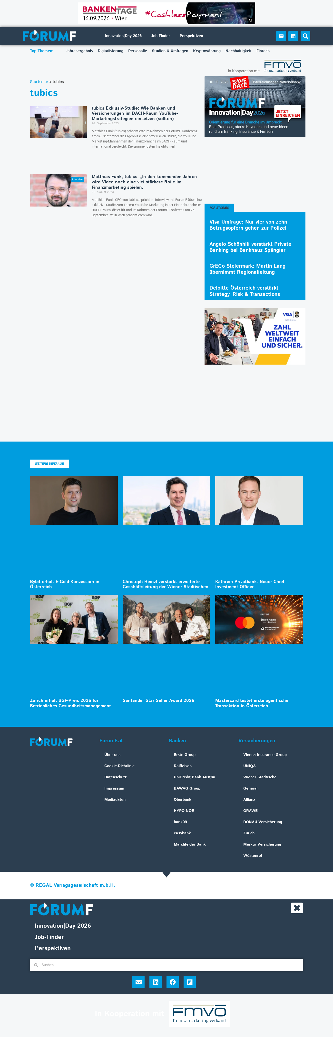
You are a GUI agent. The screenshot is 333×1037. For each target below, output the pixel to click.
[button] (305, 36)
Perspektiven (191, 36)
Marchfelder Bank (190, 844)
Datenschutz (115, 777)
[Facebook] (172, 982)
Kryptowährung (207, 51)
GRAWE (250, 811)
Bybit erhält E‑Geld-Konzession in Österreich (64, 584)
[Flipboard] (190, 982)
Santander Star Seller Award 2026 (158, 701)
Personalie (137, 51)
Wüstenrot (252, 855)
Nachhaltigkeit (238, 51)
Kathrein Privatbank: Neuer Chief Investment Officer (249, 584)
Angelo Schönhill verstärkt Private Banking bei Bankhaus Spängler (250, 247)
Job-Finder (160, 36)
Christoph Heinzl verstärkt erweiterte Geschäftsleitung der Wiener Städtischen (165, 584)
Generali (250, 788)
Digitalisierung (110, 51)
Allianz (249, 799)
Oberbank (182, 799)
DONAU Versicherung (262, 822)
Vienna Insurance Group (265, 755)
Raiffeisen (183, 766)
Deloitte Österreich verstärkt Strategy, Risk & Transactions (244, 291)
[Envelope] (138, 982)
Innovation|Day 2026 (123, 36)
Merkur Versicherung (262, 844)
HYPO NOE (184, 811)
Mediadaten (115, 799)
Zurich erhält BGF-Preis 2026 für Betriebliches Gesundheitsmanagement (70, 703)
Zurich (249, 833)
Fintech (263, 51)
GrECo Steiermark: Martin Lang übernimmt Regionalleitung (247, 269)
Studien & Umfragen (170, 51)
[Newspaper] (281, 36)
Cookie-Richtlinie (119, 766)
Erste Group (185, 755)
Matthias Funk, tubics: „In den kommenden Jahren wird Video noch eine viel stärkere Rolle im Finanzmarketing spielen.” (144, 182)
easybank (182, 833)
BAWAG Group (187, 788)
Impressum (114, 788)
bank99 (180, 822)
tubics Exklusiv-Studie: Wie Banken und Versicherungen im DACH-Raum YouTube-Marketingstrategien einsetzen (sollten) (135, 113)
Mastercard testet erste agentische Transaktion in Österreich (251, 703)
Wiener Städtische (259, 777)
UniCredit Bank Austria (194, 777)
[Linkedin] (293, 36)
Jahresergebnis (79, 51)
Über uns (112, 755)
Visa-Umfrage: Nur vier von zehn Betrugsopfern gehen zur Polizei (248, 225)
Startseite (39, 81)
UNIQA (249, 766)
